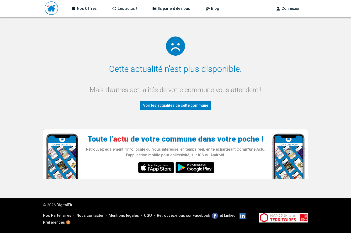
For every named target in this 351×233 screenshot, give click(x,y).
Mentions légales (124, 215)
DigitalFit (64, 205)
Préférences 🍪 (57, 222)
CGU (148, 215)
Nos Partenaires (57, 215)
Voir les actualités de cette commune (175, 105)
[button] (84, 8)
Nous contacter (90, 215)
